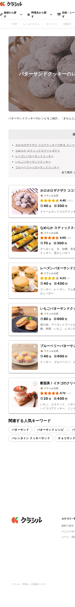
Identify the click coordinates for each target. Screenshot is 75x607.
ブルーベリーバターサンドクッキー (37, 167)
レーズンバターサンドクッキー (34, 156)
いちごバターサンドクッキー (33, 161)
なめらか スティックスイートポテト (37, 150)
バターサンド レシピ (50, 429)
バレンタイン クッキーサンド (31, 438)
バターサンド (20, 429)
